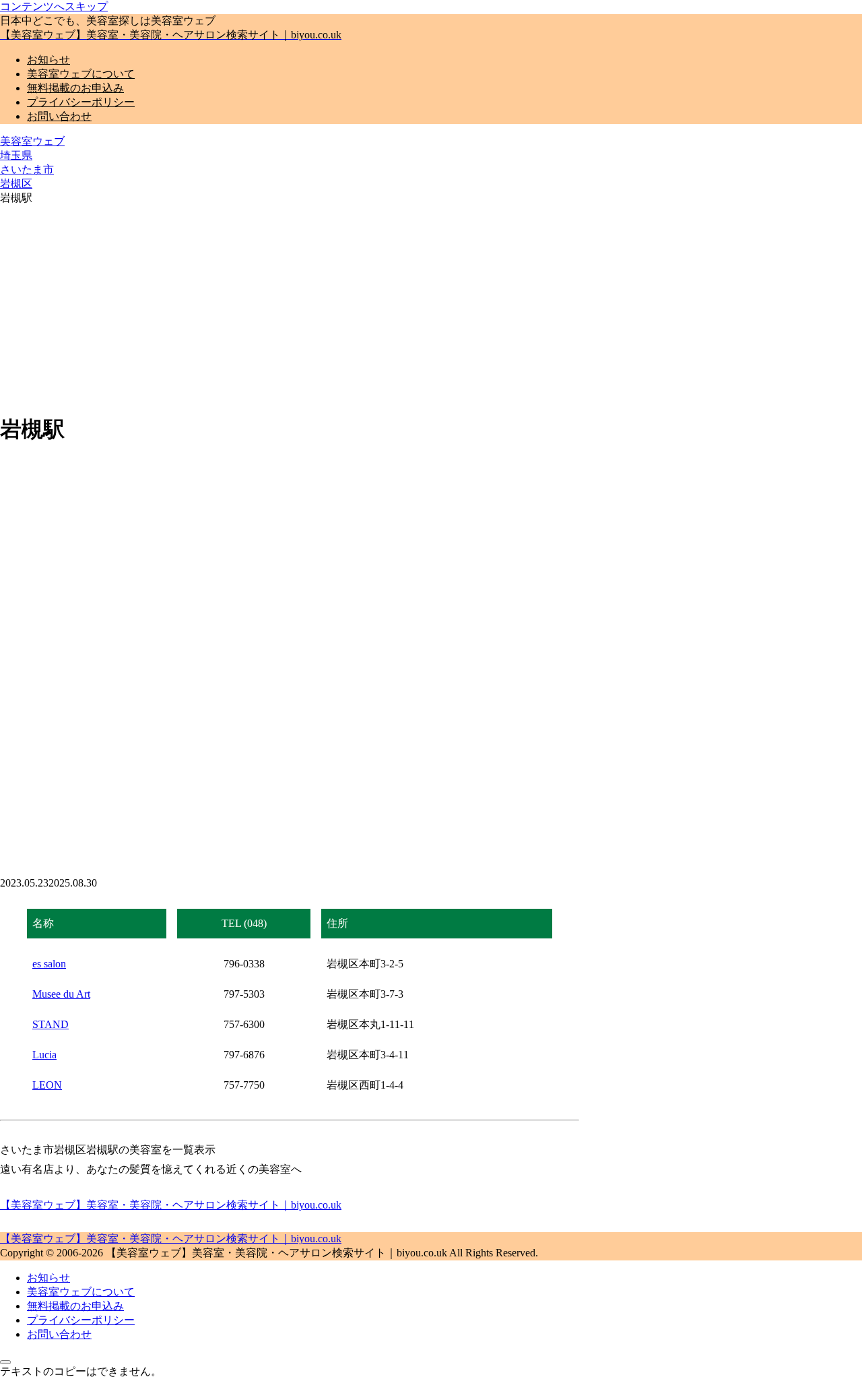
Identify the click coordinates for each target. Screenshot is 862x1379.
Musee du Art (61, 994)
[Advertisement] (431, 306)
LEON (47, 1085)
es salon (49, 963)
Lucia (44, 1054)
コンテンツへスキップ (54, 6)
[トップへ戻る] (5, 1362)
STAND (50, 1024)
